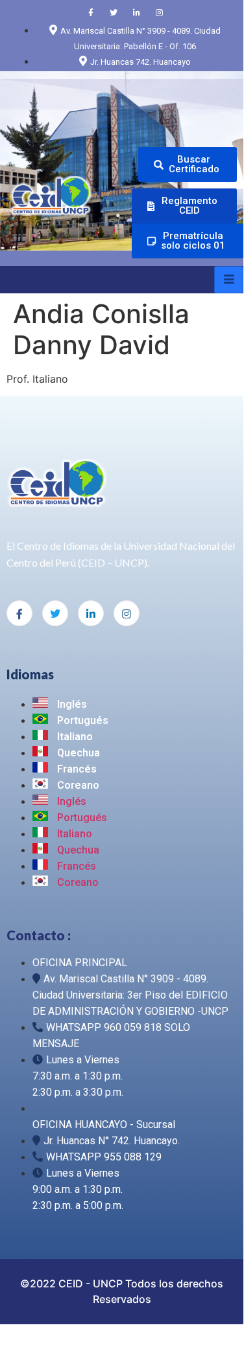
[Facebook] (91, 12)
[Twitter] (113, 12)
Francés (76, 769)
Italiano (74, 736)
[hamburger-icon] (228, 279)
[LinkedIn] (136, 12)
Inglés (71, 704)
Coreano (77, 785)
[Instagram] (159, 12)
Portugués (81, 720)
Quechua (77, 753)
